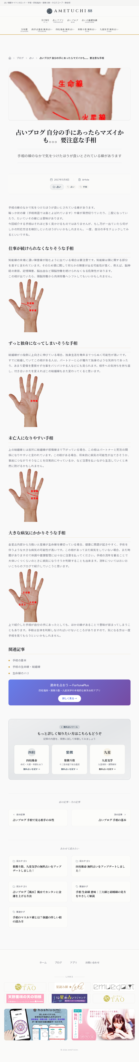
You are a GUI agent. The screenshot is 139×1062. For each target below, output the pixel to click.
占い (31, 58)
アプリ (73, 962)
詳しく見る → (69, 698)
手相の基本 (19, 660)
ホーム (43, 962)
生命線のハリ (21, 673)
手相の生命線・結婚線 (26, 666)
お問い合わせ (92, 962)
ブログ (20, 58)
